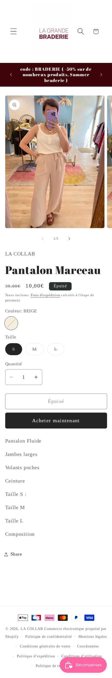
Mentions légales (92, 636)
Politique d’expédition (36, 656)
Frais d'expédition (45, 295)
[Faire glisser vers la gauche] (42, 239)
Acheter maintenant (56, 420)
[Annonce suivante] (101, 74)
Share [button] (16, 554)
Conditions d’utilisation (81, 656)
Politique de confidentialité (48, 636)
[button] (13, 31)
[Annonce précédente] (11, 74)
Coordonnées (88, 646)
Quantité (13, 363)
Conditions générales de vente (45, 646)
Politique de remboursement (59, 666)
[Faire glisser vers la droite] (69, 239)
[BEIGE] (11, 323)
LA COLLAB (32, 629)
